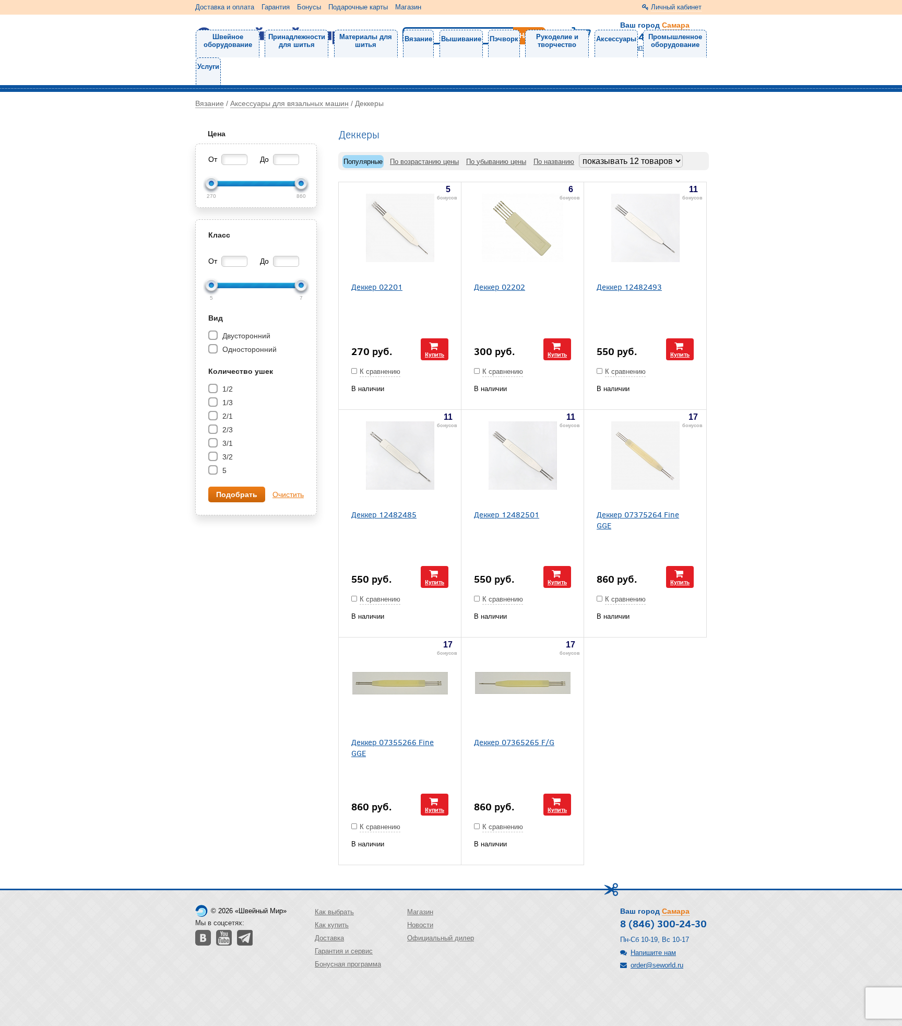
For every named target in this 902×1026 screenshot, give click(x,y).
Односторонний (248, 349)
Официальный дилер (440, 938)
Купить (434, 354)
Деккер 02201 (376, 286)
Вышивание (461, 39)
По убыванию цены (496, 162)
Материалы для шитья (365, 41)
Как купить (332, 925)
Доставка (329, 938)
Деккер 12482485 (384, 514)
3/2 (226, 457)
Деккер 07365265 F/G (514, 741)
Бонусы (309, 7)
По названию (553, 162)
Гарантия (276, 7)
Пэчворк (504, 39)
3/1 (226, 443)
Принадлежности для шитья (296, 41)
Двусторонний (245, 336)
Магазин (408, 7)
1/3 (226, 402)
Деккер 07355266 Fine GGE (392, 747)
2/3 (226, 430)
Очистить (288, 494)
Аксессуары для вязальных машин (289, 103)
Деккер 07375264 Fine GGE (638, 519)
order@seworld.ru (657, 965)
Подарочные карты (358, 7)
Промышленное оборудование (675, 41)
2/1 (226, 416)
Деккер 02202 (499, 286)
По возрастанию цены (424, 162)
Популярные (363, 162)
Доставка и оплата (224, 7)
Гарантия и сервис (344, 951)
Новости (420, 925)
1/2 (226, 389)
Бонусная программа (348, 964)
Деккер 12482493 (629, 286)
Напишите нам (653, 953)
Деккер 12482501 (506, 514)
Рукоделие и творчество (557, 41)
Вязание (418, 39)
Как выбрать (334, 912)
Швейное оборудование (228, 41)
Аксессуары (616, 39)
